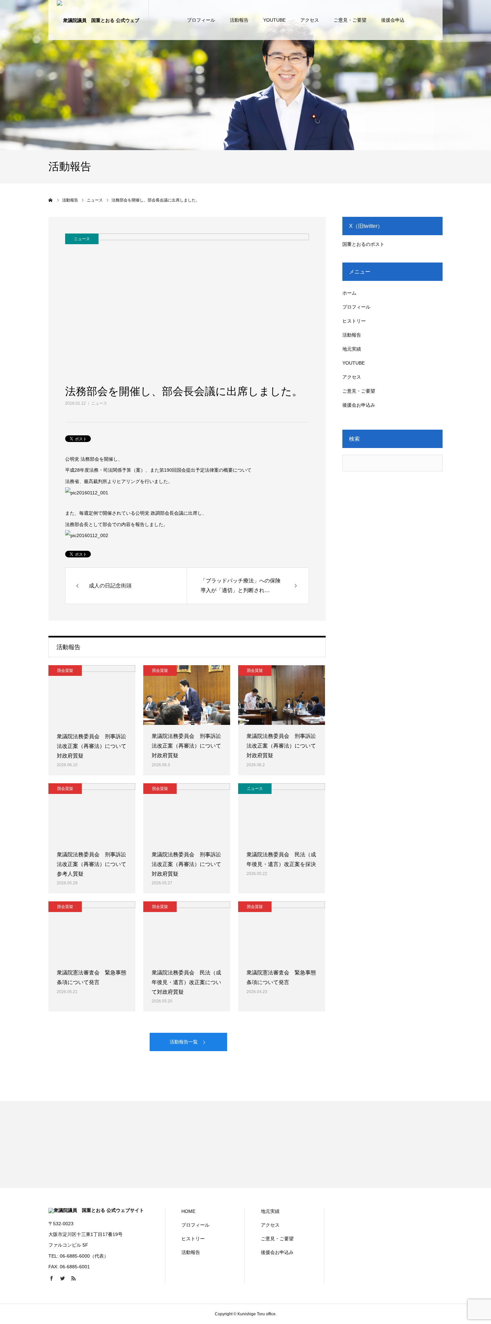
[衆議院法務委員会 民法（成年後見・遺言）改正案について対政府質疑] (186, 931)
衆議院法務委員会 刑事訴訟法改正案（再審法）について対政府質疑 (91, 746)
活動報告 (239, 20)
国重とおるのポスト (363, 244)
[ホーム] (50, 200)
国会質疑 (65, 670)
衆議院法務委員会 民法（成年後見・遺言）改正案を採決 (281, 859)
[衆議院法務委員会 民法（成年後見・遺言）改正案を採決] (281, 813)
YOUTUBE (274, 20)
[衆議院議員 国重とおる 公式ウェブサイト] (98, 20)
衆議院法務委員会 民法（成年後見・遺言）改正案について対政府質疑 (186, 982)
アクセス (309, 20)
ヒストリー (354, 321)
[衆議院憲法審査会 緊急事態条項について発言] (91, 931)
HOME (188, 1211)
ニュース (99, 403)
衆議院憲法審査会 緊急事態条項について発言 (91, 977)
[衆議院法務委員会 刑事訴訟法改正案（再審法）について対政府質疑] (91, 695)
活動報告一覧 (184, 1041)
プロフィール (201, 20)
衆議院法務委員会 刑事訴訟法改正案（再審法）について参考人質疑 (91, 864)
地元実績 (351, 349)
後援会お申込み (358, 405)
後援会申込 (392, 20)
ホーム (349, 293)
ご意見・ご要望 (350, 20)
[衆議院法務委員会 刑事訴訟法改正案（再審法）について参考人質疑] (91, 813)
